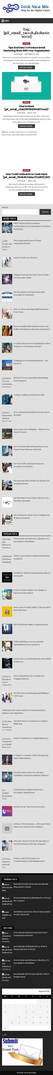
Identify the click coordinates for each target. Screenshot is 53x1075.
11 (12, 1012)
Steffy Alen (18, 54)
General (26, 43)
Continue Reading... (27, 67)
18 (12, 1017)
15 (40, 1012)
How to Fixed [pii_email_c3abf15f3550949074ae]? (26, 108)
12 (19, 1012)
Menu (7, 20)
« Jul (4, 1035)
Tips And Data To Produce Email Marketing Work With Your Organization (26, 49)
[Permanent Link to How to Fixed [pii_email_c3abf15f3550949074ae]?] (26, 86)
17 (5, 1017)
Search (5, 207)
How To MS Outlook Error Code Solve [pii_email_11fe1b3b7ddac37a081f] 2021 (26, 175)
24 (5, 1023)
